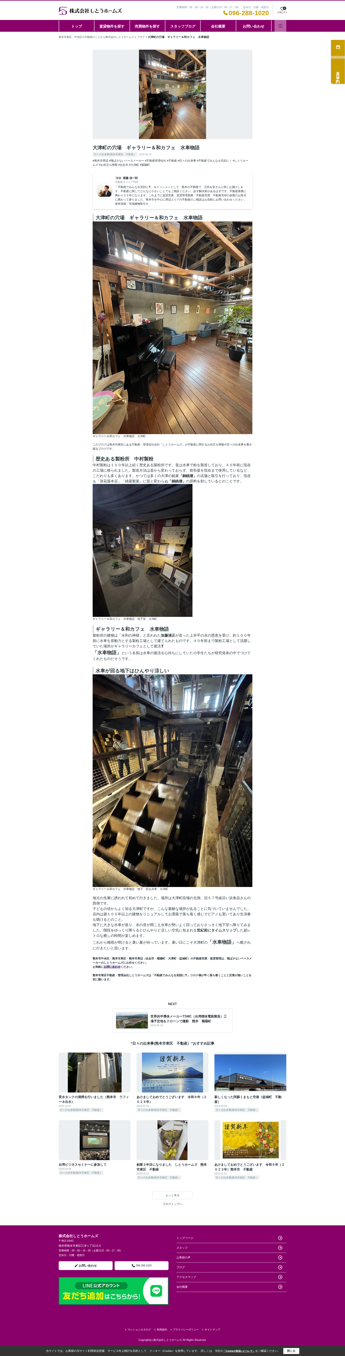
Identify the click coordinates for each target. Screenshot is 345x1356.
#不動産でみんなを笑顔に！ (214, 160)
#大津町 (134, 164)
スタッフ (182, 1247)
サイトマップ (212, 1329)
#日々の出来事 (187, 160)
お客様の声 (183, 1257)
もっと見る (172, 1195)
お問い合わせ (253, 26)
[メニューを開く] (280, 26)
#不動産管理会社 (155, 160)
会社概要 (218, 26)
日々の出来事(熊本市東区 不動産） (115, 154)
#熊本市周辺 (100, 160)
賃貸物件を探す (112, 26)
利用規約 (162, 1329)
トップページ (184, 1237)
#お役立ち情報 (108, 164)
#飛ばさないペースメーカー (126, 160)
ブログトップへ (172, 1204)
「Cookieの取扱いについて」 (239, 1351)
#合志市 (123, 164)
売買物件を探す (147, 26)
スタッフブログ (182, 26)
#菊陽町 (145, 164)
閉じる (291, 1350)
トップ (76, 26)
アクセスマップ (186, 1277)
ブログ (180, 1267)
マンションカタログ (139, 1329)
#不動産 (172, 160)
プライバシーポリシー (186, 1329)
